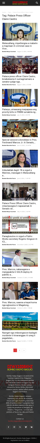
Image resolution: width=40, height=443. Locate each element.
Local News (6, 299)
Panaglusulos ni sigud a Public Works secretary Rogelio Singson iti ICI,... (19, 239)
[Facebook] (8, 427)
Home (4, 12)
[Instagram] (14, 427)
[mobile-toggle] (3, 3)
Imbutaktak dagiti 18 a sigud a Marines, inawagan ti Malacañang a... (18, 173)
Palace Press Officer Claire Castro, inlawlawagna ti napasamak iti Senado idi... (19, 206)
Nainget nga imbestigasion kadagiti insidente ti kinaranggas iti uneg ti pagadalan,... (19, 335)
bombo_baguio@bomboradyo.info (20, 421)
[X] (20, 427)
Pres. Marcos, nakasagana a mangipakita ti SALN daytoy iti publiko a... (17, 272)
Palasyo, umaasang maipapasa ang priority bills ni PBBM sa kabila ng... (19, 110)
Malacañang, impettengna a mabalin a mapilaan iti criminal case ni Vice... (20, 46)
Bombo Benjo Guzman (9, 51)
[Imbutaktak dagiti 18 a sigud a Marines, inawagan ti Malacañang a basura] (20, 158)
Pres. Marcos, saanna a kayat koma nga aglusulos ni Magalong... (19, 303)
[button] (37, 3)
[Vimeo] (26, 427)
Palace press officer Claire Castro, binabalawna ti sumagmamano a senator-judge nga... (19, 79)
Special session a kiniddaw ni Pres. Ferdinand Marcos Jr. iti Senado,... (19, 141)
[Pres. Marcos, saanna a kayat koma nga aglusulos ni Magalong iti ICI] (20, 291)
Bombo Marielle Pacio (9, 84)
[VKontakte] (31, 427)
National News (7, 39)
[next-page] (24, 350)
